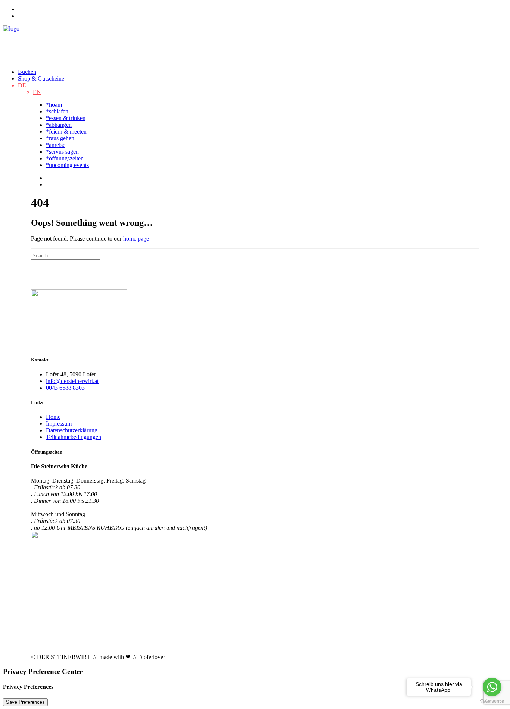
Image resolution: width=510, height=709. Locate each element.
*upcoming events (67, 165)
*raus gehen (60, 138)
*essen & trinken (65, 118)
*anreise (55, 145)
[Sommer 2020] (255, 319)
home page (136, 238)
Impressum (59, 423)
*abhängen (59, 125)
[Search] (65, 255)
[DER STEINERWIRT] (255, 44)
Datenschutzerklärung (71, 430)
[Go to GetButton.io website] (492, 701)
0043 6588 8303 (65, 388)
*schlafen (57, 111)
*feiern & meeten (66, 131)
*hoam (54, 104)
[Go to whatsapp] (492, 687)
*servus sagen (62, 151)
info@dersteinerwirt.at (72, 381)
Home (53, 417)
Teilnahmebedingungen (73, 437)
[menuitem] (262, 9)
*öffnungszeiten (65, 158)
